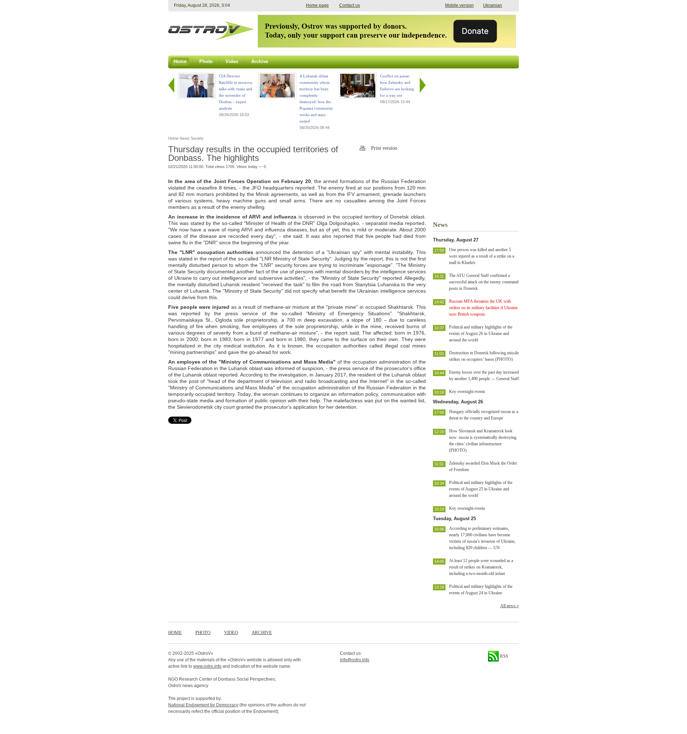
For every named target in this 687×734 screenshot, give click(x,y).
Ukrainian (492, 5)
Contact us (349, 5)
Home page (317, 5)
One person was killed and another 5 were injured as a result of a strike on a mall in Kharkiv (481, 256)
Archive (262, 632)
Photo (202, 632)
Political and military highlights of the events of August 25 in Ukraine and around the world (480, 489)
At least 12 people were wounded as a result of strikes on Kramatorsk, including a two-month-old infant (481, 567)
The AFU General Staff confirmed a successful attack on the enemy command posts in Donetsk (483, 282)
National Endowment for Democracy (203, 704)
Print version (384, 148)
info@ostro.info (354, 659)
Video (231, 632)
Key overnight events (467, 391)
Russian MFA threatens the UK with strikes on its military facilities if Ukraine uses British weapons (483, 308)
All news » (509, 605)
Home (175, 632)
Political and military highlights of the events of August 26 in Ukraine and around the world (480, 333)
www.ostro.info (207, 666)
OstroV (204, 653)
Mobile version (459, 5)
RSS (503, 656)
